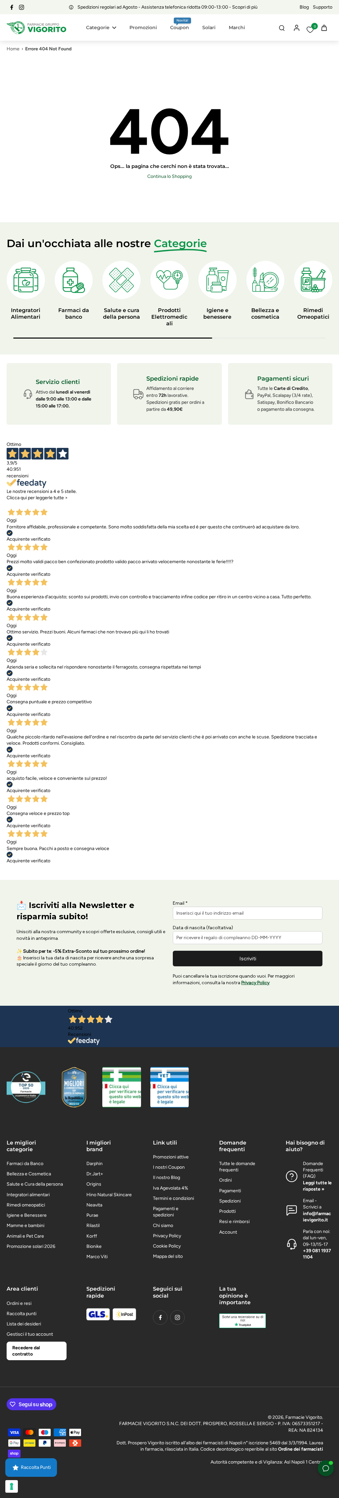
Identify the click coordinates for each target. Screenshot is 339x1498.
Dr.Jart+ (94, 1174)
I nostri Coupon (169, 1167)
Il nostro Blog (166, 1177)
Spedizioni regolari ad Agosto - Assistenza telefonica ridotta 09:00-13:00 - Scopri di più (152, 7)
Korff (91, 1236)
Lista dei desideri (24, 1324)
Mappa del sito (168, 1256)
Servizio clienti (58, 382)
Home (13, 49)
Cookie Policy (167, 1246)
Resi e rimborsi (234, 1221)
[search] (281, 27)
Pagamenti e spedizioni (165, 1212)
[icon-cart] (323, 27)
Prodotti (227, 1211)
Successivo (49, 504)
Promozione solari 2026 (31, 1246)
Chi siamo (163, 1225)
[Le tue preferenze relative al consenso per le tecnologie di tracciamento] (11, 1486)
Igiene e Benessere (27, 1215)
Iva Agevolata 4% (170, 1188)
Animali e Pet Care (25, 1236)
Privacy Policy (167, 1236)
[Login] (296, 27)
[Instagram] (21, 7)
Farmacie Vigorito (303, 1417)
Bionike (94, 1246)
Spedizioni (230, 1201)
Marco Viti (97, 1256)
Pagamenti (230, 1191)
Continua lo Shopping (169, 176)
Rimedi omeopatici (26, 1205)
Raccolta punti (21, 1313)
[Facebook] (12, 7)
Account (228, 1232)
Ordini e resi (19, 1303)
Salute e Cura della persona (35, 1184)
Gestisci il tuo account (30, 1334)
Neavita (94, 1205)
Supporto (322, 7)
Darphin (94, 1163)
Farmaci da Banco (25, 1163)
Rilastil (93, 1225)
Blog (304, 7)
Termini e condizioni (173, 1198)
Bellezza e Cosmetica (29, 1174)
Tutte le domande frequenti (237, 1167)
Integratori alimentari (28, 1195)
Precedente (21, 504)
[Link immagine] (121, 1087)
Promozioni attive (171, 1157)
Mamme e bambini (25, 1225)
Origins (93, 1184)
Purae (92, 1215)
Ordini (225, 1180)
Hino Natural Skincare (109, 1195)
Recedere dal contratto (26, 1351)
